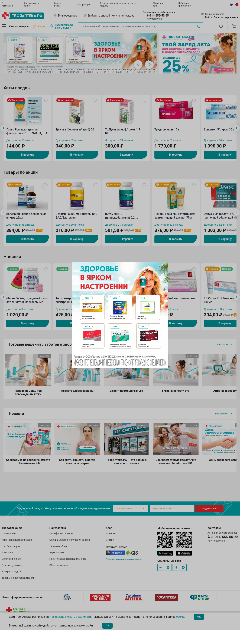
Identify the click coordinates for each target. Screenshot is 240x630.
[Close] (164, 266)
